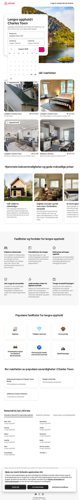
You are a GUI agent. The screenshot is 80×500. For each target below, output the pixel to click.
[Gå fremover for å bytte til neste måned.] (35, 49)
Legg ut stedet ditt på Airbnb (61, 3)
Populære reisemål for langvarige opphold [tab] (18, 415)
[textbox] (16, 43)
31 (11, 79)
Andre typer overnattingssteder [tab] (64, 415)
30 (35, 74)
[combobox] (26, 36)
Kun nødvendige (37, 487)
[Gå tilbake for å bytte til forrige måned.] (11, 49)
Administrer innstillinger (60, 487)
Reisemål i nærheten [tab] (43, 415)
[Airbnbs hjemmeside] (9, 3)
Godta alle (15, 487)
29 (31, 74)
